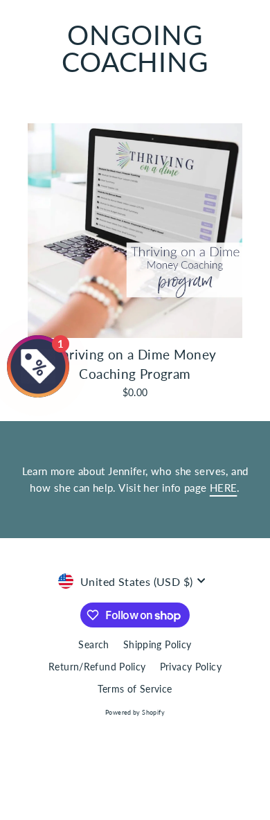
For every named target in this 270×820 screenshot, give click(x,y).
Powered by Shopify (135, 712)
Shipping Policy (157, 644)
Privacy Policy (191, 666)
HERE (223, 487)
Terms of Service (135, 689)
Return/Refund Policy (97, 666)
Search (93, 644)
